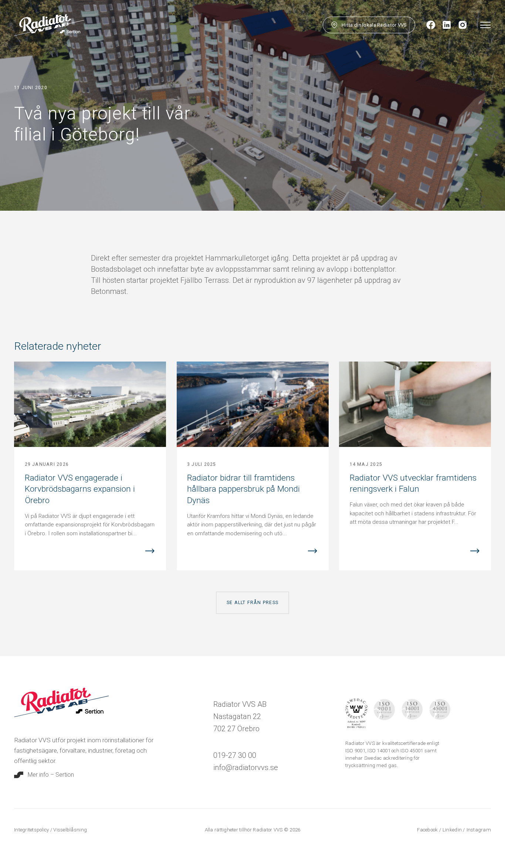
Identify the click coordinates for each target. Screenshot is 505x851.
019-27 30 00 (234, 755)
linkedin (453, 830)
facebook (428, 830)
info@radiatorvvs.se (245, 767)
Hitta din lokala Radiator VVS (374, 25)
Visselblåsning (70, 830)
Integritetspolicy (32, 830)
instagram (479, 830)
